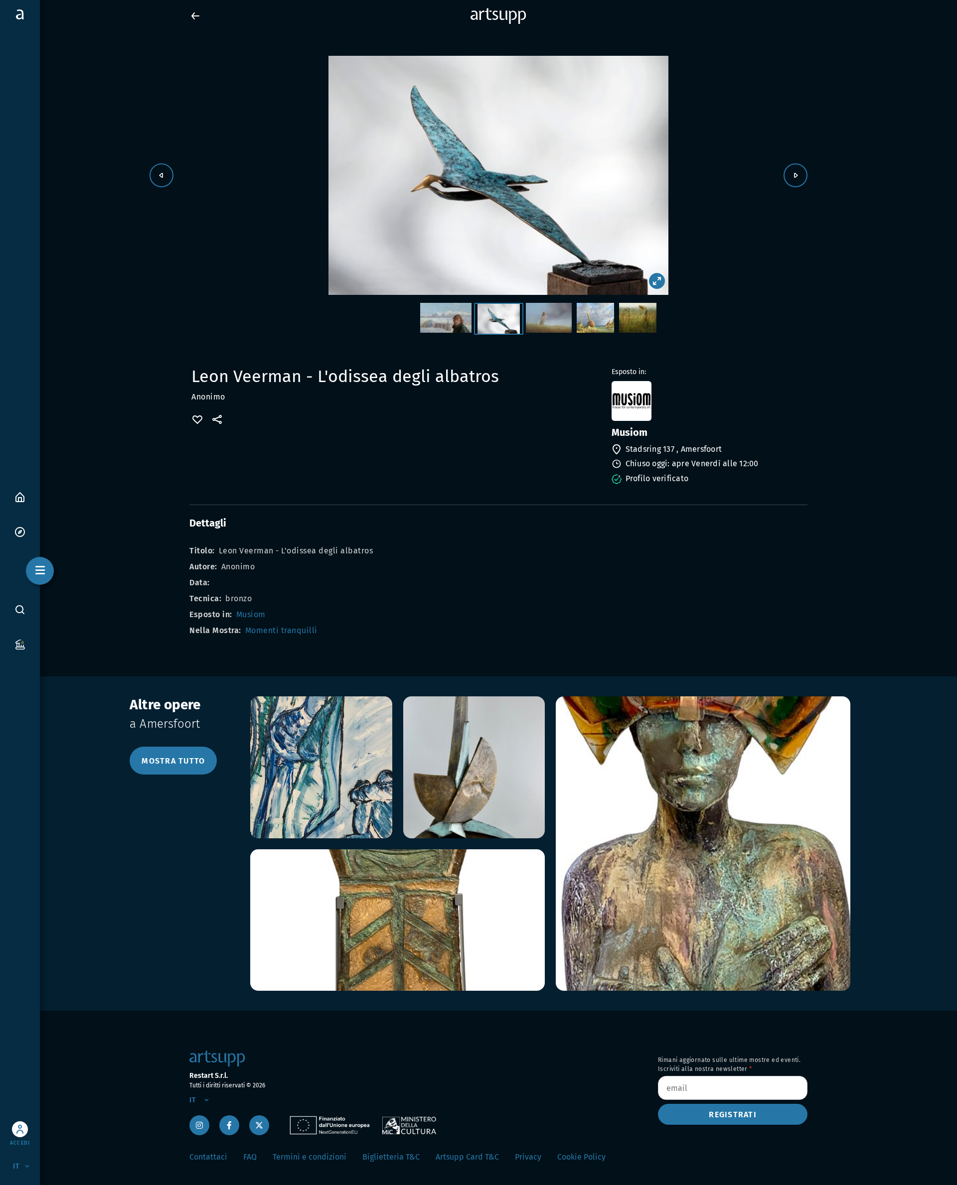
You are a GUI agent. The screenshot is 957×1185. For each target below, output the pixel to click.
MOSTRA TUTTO (173, 761)
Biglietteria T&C (391, 1157)
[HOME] (20, 496)
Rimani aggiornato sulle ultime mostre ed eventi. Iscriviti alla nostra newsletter (729, 1064)
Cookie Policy (581, 1157)
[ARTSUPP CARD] (20, 644)
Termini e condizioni (309, 1157)
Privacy (528, 1157)
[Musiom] (708, 401)
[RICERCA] (20, 610)
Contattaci (208, 1157)
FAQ (250, 1157)
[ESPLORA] (20, 531)
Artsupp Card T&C (467, 1157)
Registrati (733, 1114)
